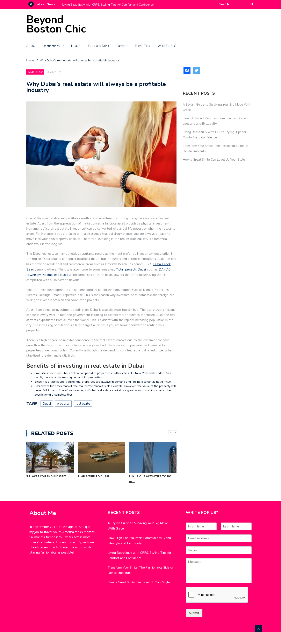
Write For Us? (167, 46)
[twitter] (196, 70)
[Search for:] (232, 4)
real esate (83, 404)
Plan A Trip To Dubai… (95, 476)
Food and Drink (98, 46)
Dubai (47, 404)
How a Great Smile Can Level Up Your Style (214, 160)
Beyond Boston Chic (56, 24)
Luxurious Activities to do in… (150, 478)
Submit (194, 613)
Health (75, 46)
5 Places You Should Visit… (47, 476)
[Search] (252, 4)
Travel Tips (142, 46)
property (63, 404)
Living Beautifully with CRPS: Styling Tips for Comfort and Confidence (108, 5)
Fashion (122, 46)
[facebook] (186, 70)
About (30, 46)
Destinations (51, 46)
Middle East (35, 72)
